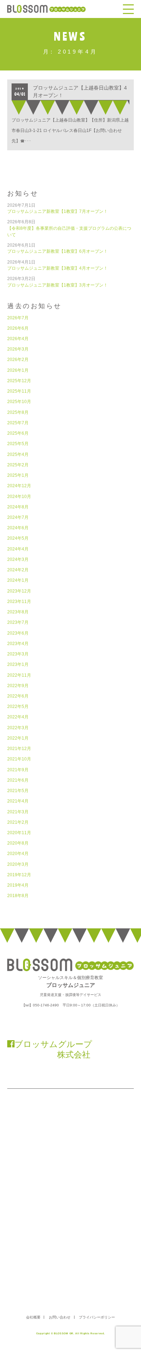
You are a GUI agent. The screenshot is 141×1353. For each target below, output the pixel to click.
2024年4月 (18, 549)
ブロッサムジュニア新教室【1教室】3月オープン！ (57, 285)
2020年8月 (18, 843)
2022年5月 (18, 706)
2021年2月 (18, 822)
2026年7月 (18, 317)
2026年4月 (18, 338)
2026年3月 (18, 349)
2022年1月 (18, 738)
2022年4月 (18, 716)
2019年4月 (18, 885)
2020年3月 (18, 864)
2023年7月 (18, 622)
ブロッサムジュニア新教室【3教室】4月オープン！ (57, 268)
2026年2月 (18, 359)
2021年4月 (18, 801)
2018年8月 (18, 895)
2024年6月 (18, 527)
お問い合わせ (59, 1317)
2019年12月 (19, 874)
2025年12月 (19, 380)
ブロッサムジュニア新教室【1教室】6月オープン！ (57, 251)
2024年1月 (18, 580)
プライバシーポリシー (97, 1317)
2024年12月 (19, 485)
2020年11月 (19, 832)
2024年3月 (18, 559)
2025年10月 (19, 401)
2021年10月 (19, 759)
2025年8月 (18, 412)
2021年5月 (18, 790)
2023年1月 (18, 664)
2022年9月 (18, 685)
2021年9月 (18, 769)
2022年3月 (18, 727)
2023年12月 (19, 591)
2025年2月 (18, 464)
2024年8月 (18, 506)
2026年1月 (18, 370)
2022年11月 (19, 675)
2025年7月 (18, 422)
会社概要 (33, 1317)
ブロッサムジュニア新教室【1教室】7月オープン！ (57, 211)
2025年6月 (18, 433)
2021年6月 (18, 780)
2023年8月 (18, 611)
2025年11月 (19, 391)
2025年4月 (18, 454)
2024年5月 (18, 538)
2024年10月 (19, 496)
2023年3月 (18, 654)
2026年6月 (18, 328)
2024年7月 (18, 517)
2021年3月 (18, 811)
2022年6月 (18, 696)
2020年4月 (18, 853)
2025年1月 (18, 475)
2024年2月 (18, 569)
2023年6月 (18, 633)
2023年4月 (18, 643)
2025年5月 (18, 443)
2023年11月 (19, 601)
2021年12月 (19, 748)
